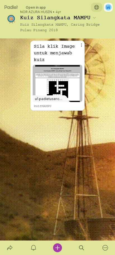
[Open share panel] (9, 247)
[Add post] (57, 247)
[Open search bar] (81, 248)
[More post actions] (78, 47)
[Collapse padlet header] (94, 17)
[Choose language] (96, 7)
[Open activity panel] (33, 247)
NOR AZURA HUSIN (36, 12)
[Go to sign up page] (108, 7)
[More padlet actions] (105, 247)
